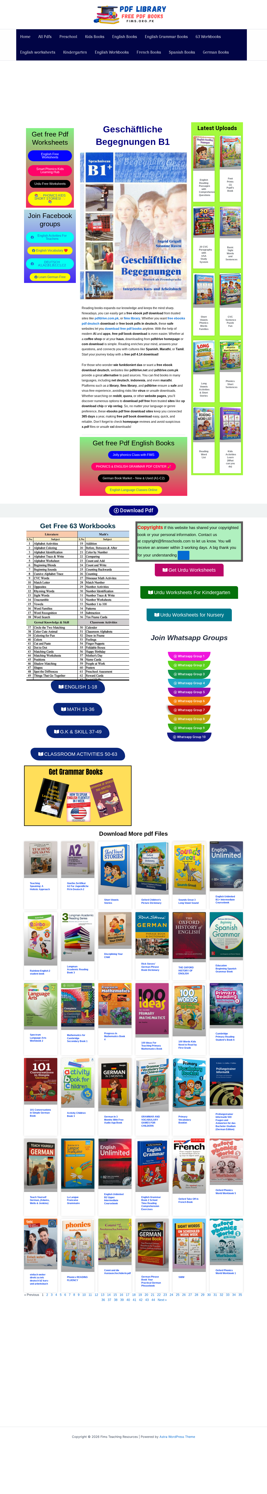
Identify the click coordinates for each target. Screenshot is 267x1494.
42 (140, 1300)
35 (240, 1294)
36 (103, 1300)
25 (177, 1294)
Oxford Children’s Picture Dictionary (151, 901)
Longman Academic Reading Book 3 (77, 969)
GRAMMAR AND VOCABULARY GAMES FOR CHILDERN (150, 1121)
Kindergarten (75, 53)
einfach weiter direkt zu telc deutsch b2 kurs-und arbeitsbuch (39, 1279)
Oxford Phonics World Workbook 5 (226, 1192)
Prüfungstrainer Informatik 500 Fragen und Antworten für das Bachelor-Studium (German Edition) (226, 1122)
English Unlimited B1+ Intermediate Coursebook (225, 899)
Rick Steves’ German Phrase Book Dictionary (150, 966)
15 (115, 1294)
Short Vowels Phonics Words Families (204, 322)
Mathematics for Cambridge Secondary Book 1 (77, 1038)
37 (109, 1300)
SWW (181, 1277)
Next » (162, 1300)
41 (134, 1300)
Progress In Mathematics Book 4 (114, 1036)
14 (109, 1294)
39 (122, 1300)
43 (147, 1300)
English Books (124, 37)
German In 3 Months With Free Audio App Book (114, 1119)
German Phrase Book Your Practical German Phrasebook (151, 1281)
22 (159, 1294)
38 (115, 1300)
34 (234, 1294)
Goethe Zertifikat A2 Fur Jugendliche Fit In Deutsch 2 (78, 886)
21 (152, 1294)
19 (140, 1294)
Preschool (68, 37)
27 (190, 1294)
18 (134, 1294)
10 (84, 1294)
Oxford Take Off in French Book (188, 1200)
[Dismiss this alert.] (183, 555)
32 (221, 1294)
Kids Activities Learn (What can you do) (231, 459)
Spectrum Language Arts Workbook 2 (38, 1037)
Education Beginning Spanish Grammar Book (226, 968)
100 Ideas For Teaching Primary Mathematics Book (151, 1045)
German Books (216, 53)
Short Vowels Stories (111, 901)
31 (215, 1294)
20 (146, 1294)
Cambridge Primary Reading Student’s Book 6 (225, 1036)
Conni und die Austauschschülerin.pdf (117, 1272)
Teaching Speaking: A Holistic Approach (40, 886)
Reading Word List (203, 454)
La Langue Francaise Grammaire (73, 1200)
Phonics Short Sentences (231, 384)
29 (202, 1294)
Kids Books (94, 37)
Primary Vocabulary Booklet (184, 1119)
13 (102, 1294)
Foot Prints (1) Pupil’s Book (230, 184)
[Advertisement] (133, 89)
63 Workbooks (208, 37)
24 (171, 1294)
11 (90, 1294)
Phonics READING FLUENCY (77, 1279)
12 (96, 1294)
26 (184, 1294)
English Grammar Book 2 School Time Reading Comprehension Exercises (151, 1203)
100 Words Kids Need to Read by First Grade (187, 1044)
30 (209, 1294)
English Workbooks (112, 53)
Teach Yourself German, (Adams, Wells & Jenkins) (39, 1200)
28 (196, 1294)
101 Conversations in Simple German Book (40, 1113)
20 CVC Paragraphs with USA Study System (205, 254)
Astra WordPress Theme (177, 1437)
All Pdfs (45, 37)
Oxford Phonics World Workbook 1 (226, 1272)
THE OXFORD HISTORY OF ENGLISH (186, 970)
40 (128, 1300)
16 (121, 1294)
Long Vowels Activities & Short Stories (204, 389)
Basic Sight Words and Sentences (231, 253)
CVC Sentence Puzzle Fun (231, 321)
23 (165, 1294)
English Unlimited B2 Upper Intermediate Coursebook (114, 1199)
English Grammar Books (166, 37)
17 (127, 1294)
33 (227, 1294)
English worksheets (37, 53)
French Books (149, 53)
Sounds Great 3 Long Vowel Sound (188, 901)
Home (25, 37)
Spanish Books (182, 53)
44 (153, 1300)
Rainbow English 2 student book (40, 972)
